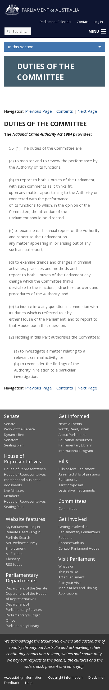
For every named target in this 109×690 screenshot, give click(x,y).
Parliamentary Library (75, 445)
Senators (11, 439)
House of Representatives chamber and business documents (25, 480)
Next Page (87, 111)
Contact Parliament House (78, 548)
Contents (64, 111)
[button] (97, 31)
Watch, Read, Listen (73, 429)
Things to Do (68, 571)
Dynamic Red (14, 434)
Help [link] (29, 682)
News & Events (70, 423)
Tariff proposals (71, 485)
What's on (66, 566)
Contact (83, 21)
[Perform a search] (8, 31)
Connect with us (71, 542)
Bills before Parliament (76, 469)
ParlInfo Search (18, 537)
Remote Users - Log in (23, 532)
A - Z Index (14, 553)
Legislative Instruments (76, 490)
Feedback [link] (11, 682)
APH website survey (21, 542)
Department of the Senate (26, 588)
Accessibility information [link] (23, 677)
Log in (98, 21)
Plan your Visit (69, 582)
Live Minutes (14, 490)
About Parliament (72, 434)
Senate (9, 423)
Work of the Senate (19, 429)
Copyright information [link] (65, 677)
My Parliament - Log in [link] (23, 526)
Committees (68, 508)
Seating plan (14, 445)
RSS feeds (14, 564)
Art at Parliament (71, 577)
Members (11, 495)
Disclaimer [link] (96, 677)
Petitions (65, 537)
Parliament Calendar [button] (56, 21)
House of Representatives (25, 469)
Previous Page (38, 111)
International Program (75, 450)
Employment (15, 548)
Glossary (13, 558)
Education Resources (75, 439)
